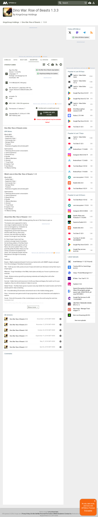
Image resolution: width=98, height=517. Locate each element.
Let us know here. (53, 512)
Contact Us (68, 513)
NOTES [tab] (15, 60)
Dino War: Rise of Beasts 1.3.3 (19, 341)
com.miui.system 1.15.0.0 (81, 177)
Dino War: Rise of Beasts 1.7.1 (19, 336)
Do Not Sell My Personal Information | (42, 513)
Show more (32, 307)
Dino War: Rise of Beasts (31, 22)
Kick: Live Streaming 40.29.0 (81, 315)
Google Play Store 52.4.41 (81, 93)
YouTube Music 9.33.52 (80, 166)
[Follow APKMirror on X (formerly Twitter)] (70, 33)
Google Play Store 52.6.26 (81, 121)
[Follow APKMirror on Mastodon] (77, 33)
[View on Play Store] (52, 64)
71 (17, 74)
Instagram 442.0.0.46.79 (80, 155)
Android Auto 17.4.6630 (80, 171)
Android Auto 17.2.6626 (80, 160)
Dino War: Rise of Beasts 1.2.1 (19, 347)
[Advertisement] (33, 42)
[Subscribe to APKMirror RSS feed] (91, 33)
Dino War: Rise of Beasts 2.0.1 (19, 324)
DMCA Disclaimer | (59, 513)
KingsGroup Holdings (26, 14)
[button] (44, 64)
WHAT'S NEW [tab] (23, 60)
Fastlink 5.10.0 (77, 284)
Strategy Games (10, 65)
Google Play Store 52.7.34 (81, 98)
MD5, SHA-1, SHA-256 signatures (19, 103)
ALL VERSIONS (44, 60)
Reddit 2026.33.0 (78, 183)
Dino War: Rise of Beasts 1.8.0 (19, 330)
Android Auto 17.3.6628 (80, 149)
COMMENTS (54, 60)
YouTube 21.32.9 (78, 233)
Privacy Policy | (26, 513)
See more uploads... (81, 320)
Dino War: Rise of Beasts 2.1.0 (19, 319)
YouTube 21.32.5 (78, 127)
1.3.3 (45, 22)
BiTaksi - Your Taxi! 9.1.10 (80, 278)
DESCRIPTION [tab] (33, 60)
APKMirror (12, 3)
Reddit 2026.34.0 (78, 228)
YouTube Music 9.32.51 (80, 188)
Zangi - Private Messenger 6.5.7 (82, 273)
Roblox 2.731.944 (78, 115)
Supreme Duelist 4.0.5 (79, 222)
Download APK (49, 113)
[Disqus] (33, 429)
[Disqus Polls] (33, 380)
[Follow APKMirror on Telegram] (84, 33)
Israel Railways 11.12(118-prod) (82, 261)
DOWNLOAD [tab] (7, 60)
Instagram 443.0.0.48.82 (80, 211)
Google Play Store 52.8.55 (81, 244)
